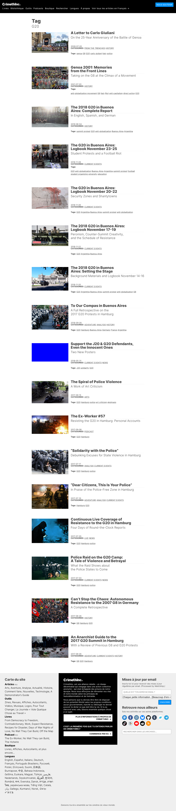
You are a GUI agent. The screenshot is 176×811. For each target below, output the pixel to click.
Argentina (128, 131)
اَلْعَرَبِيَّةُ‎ (40, 778)
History (110, 48)
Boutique (49, 8)
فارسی (46, 774)
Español (18, 760)
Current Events (93, 164)
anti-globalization (103, 131)
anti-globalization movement (84, 93)
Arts (86, 397)
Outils (29, 8)
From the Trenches (94, 48)
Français (9, 763)
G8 (84, 53)
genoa (79, 53)
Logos (28, 705)
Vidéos (8, 705)
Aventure (16, 687)
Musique (18, 705)
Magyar (28, 774)
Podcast (89, 431)
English (9, 760)
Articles (9, 684)
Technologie (42, 691)
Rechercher (62, 8)
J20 (78, 368)
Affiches (26, 702)
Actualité (37, 687)
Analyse (26, 687)
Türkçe (38, 774)
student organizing (79, 174)
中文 (20, 770)
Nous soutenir (164, 4)
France (114, 330)
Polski (8, 767)
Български (11, 770)
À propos (85, 8)
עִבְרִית (43, 781)
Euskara (18, 774)
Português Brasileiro (27, 763)
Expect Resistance (42, 723)
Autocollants (39, 702)
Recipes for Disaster (16, 727)
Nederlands (11, 778)
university (92, 174)
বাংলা (17, 781)
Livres (5, 8)
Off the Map (46, 731)
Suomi (28, 767)
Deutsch (38, 760)
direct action (129, 93)
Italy (104, 53)
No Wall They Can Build (25, 731)
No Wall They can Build (36, 738)
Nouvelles (28, 691)
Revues (16, 702)
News (105, 362)
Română (9, 781)
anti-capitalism (116, 93)
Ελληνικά (18, 767)
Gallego (14, 788)
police (109, 53)
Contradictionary (14, 723)
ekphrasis (112, 402)
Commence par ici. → (100, 734)
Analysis (101, 324)
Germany (106, 330)
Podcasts (38, 8)
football (131, 171)
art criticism (101, 402)
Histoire (48, 687)
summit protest (83, 131)
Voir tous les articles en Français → (110, 8)
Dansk (34, 781)
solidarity (85, 368)
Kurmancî (25, 788)
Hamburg (85, 330)
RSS (16, 684)
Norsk (35, 788)
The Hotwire (12, 741)
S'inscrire (165, 702)
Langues (74, 8)
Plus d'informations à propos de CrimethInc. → (93, 718)
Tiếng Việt (36, 785)
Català (47, 785)
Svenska (25, 781)
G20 (88, 53)
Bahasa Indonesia (34, 770)
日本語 (36, 767)
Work (28, 723)
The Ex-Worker (13, 738)
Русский (44, 763)
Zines (8, 702)
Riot (107, 93)
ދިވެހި (7, 788)
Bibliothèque (17, 8)
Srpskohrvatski (27, 778)
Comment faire (13, 691)
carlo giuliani (96, 53)
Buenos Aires (118, 131)
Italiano (28, 760)
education (102, 174)
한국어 (48, 778)
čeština (9, 774)
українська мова (19, 785)
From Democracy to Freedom (21, 720)
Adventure (90, 324)
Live (86, 538)
